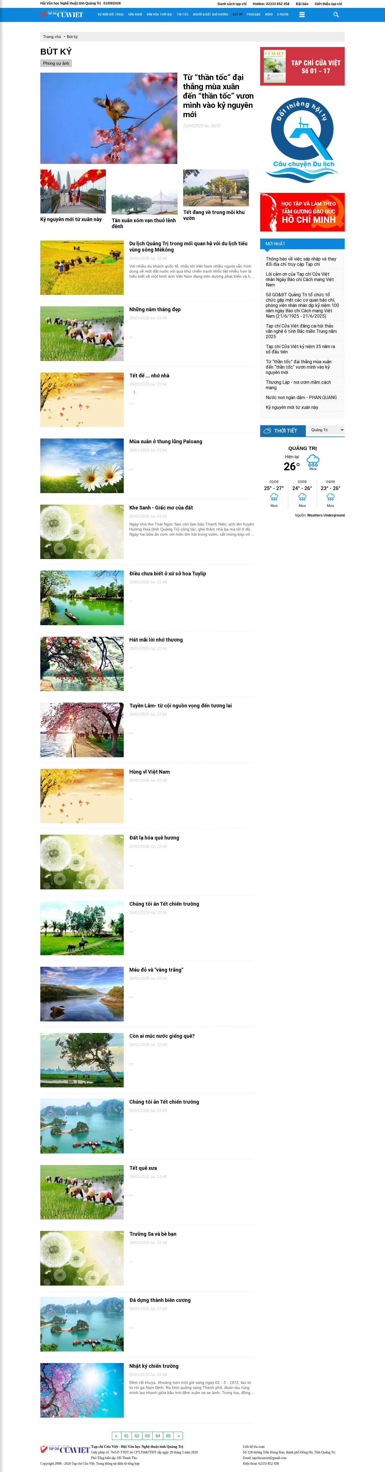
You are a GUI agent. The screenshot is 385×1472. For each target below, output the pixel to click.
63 (147, 1435)
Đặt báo (302, 4)
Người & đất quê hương (210, 14)
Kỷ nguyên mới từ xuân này (292, 407)
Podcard (253, 14)
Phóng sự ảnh (56, 63)
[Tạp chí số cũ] (302, 84)
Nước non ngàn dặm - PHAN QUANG (301, 397)
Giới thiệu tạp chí (328, 4)
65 (168, 1435)
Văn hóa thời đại (159, 14)
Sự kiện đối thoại (111, 14)
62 (137, 1435)
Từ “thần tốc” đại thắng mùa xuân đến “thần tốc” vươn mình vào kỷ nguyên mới (298, 367)
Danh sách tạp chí (232, 4)
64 (158, 1435)
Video (269, 14)
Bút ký (237, 14)
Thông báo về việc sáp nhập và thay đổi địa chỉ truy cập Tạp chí (301, 261)
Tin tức (183, 14)
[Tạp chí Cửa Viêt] (61, 16)
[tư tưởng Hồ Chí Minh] (302, 230)
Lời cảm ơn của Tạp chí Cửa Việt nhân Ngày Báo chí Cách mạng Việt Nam (300, 279)
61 (126, 1435)
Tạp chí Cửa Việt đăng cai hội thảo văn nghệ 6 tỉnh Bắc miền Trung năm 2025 (301, 331)
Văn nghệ (135, 14)
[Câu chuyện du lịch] (302, 185)
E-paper (283, 14)
